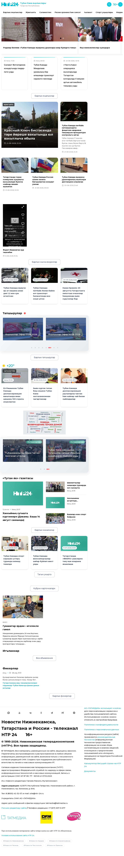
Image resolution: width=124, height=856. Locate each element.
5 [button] (46, 347)
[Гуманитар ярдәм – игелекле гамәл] (23, 607)
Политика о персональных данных (101, 729)
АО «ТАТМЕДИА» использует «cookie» (102, 708)
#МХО (5, 622)
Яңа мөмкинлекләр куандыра (95, 48)
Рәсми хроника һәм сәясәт (68, 12)
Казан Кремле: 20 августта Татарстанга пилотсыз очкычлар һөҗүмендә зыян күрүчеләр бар (74, 293)
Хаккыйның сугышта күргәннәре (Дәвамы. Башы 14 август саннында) (21, 516)
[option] (12, 12)
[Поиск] (109, 4)
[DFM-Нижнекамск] (46, 817)
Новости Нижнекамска (14, 841)
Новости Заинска (55, 845)
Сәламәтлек (45, 12)
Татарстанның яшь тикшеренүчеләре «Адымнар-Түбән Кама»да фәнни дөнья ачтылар (21, 685)
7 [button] (53, 347)
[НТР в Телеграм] (52, 713)
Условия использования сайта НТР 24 (17, 835)
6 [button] (49, 347)
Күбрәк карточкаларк (44, 588)
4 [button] (42, 347)
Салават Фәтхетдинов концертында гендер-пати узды (14, 68)
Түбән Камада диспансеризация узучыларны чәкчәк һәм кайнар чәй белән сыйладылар (74, 393)
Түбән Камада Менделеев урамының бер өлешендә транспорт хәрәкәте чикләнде (44, 72)
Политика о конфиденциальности (101, 724)
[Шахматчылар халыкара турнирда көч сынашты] (55, 487)
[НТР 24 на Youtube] (19, 713)
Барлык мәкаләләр (44, 530)
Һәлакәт (88, 12)
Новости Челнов (11, 845)
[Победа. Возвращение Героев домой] (44, 422)
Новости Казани (37, 841)
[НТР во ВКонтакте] (30, 713)
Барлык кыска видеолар (44, 262)
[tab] (60, 38)
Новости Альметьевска (60, 841)
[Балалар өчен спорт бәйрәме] (55, 518)
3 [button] (38, 347)
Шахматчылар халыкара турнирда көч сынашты (76, 485)
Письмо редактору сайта (13, 808)
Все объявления (44, 658)
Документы (90, 771)
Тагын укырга (44, 574)
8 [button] (57, 347)
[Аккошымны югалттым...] (55, 502)
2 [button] (35, 347)
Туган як (6, 509)
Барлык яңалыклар (12, 12)
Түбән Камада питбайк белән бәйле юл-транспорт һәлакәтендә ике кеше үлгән (44, 293)
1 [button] (31, 347)
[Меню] (120, 4)
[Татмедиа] (13, 817)
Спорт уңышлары (104, 12)
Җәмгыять (31, 12)
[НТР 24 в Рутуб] (63, 713)
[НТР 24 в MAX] (9, 713)
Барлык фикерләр (62, 696)
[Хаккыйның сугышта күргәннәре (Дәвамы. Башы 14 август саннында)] (23, 493)
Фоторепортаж (33, 442)
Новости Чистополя (33, 845)
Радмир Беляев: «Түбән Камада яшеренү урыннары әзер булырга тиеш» (39, 48)
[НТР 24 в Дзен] (74, 713)
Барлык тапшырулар (44, 357)
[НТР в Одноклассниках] (41, 713)
